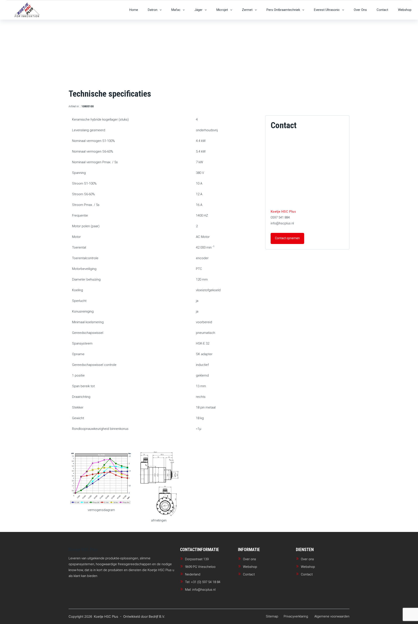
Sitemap (272, 616)
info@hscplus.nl (282, 223)
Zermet (247, 10)
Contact (382, 10)
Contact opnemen (287, 238)
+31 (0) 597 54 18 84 (205, 582)
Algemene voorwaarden (331, 616)
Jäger (198, 10)
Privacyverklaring (296, 616)
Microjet (222, 10)
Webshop (404, 10)
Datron (152, 10)
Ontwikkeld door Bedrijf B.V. (144, 616)
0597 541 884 (280, 217)
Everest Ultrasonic (327, 10)
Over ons (360, 10)
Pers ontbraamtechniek (283, 10)
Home (133, 10)
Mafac (175, 10)
